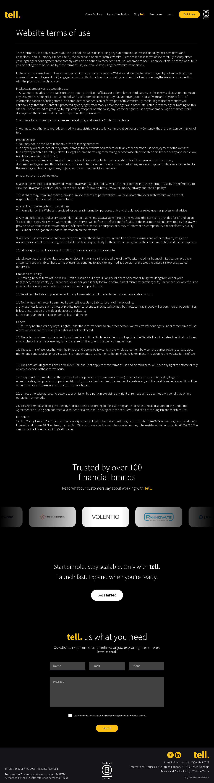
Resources (156, 14)
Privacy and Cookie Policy (175, 771)
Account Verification (118, 14)
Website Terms (200, 771)
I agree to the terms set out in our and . (109, 715)
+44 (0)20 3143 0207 (197, 762)
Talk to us (189, 14)
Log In (170, 14)
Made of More (204, 777)
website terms (137, 715)
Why (139, 14)
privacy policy (117, 715)
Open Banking (93, 14)
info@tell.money (174, 762)
